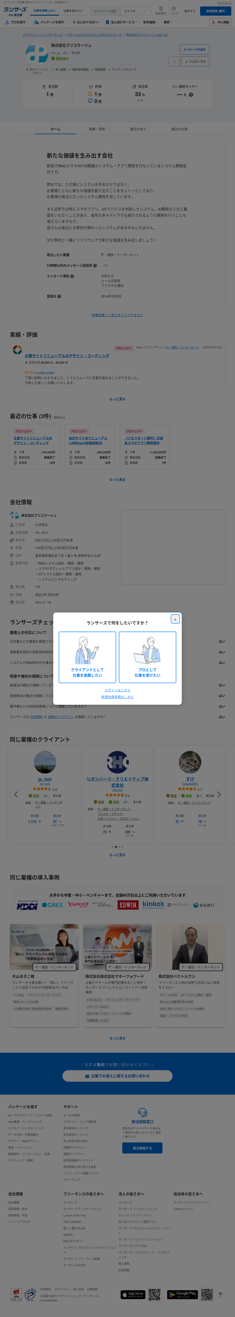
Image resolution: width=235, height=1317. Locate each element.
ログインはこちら (117, 690)
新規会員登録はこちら (117, 696)
